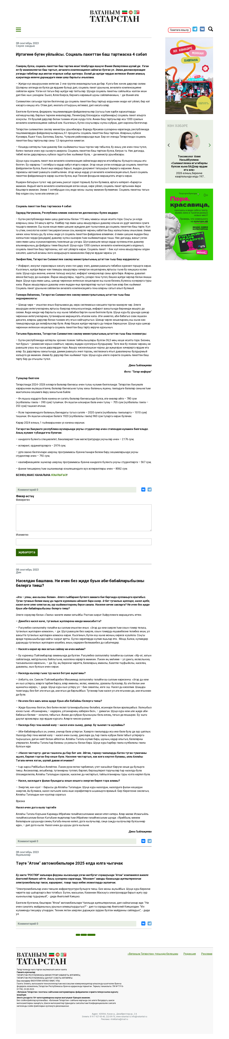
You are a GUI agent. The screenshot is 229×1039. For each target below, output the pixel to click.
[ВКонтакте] (143, 489)
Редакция (189, 954)
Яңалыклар (23, 855)
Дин (18, 572)
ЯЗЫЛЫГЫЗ (59, 475)
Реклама (206, 954)
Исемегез (22, 535)
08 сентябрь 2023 (27, 43)
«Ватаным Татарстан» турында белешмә (153, 954)
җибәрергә (26, 552)
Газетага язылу (179, 30)
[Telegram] (150, 489)
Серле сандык (25, 46)
